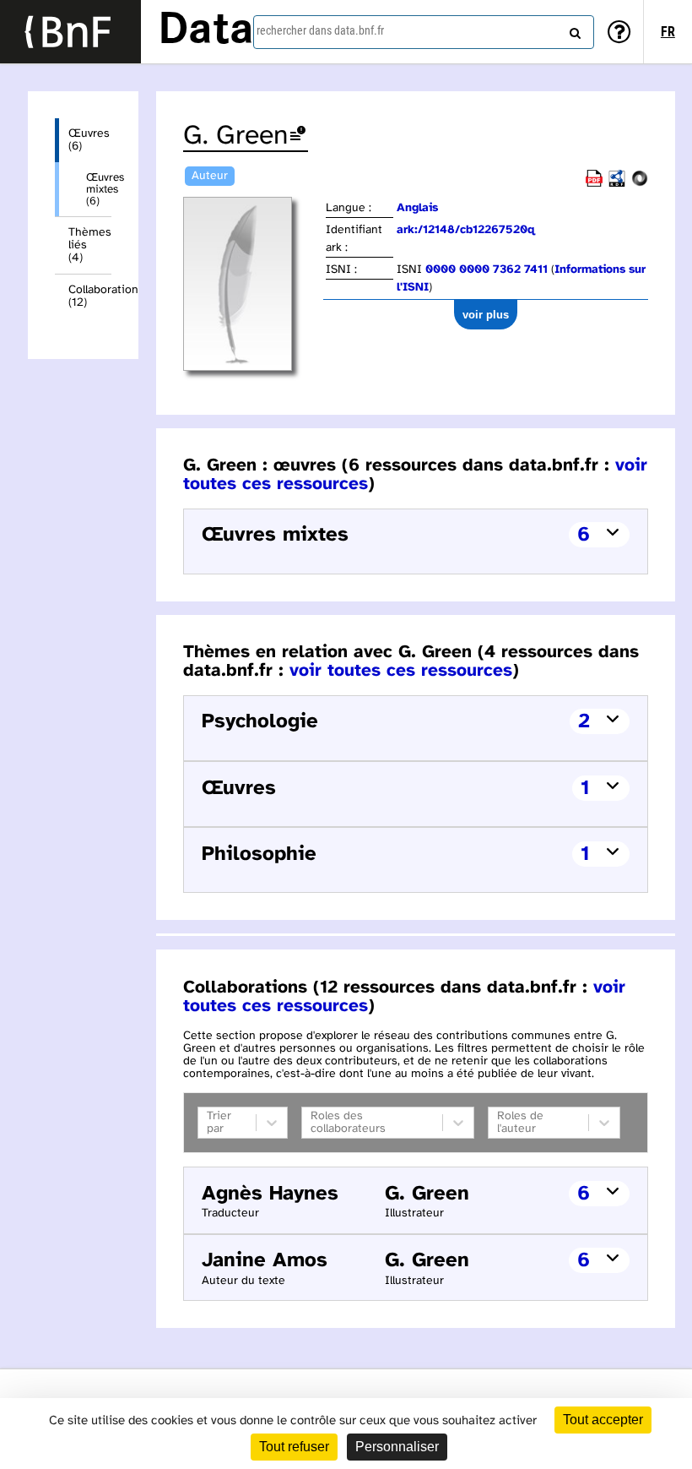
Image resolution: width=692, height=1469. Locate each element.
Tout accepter (603, 1419)
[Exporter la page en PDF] (594, 183)
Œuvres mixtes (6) (98, 189)
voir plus (485, 314)
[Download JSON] (639, 183)
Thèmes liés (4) (89, 245)
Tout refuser (294, 1446)
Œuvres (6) (89, 140)
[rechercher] (573, 29)
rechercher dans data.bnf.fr (320, 30)
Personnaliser (397, 1446)
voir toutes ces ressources (400, 670)
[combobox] (423, 32)
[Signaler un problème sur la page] (298, 136)
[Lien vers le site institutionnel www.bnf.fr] (70, 31)
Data (206, 31)
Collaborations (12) (89, 296)
